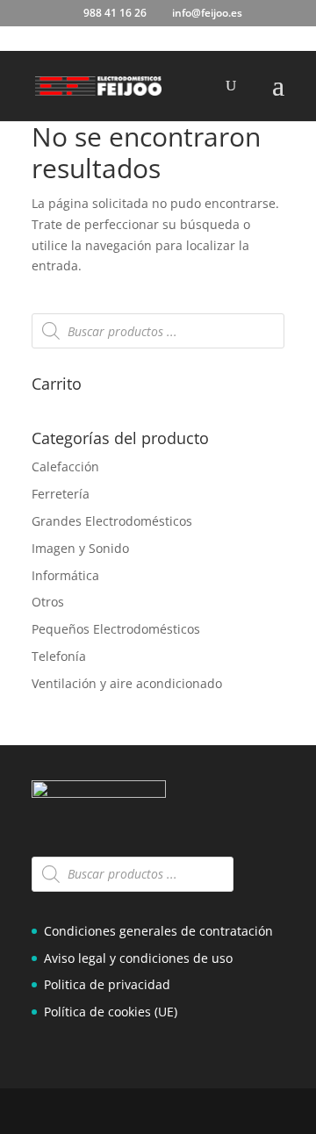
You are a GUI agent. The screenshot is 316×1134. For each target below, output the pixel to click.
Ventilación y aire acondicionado (127, 683)
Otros (48, 601)
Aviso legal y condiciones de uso (138, 958)
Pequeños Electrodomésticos (116, 629)
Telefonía (59, 656)
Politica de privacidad (107, 984)
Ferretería (61, 493)
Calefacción (65, 466)
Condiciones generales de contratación (158, 930)
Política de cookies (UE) (110, 1011)
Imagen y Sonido (80, 548)
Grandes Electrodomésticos (112, 521)
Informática (65, 575)
